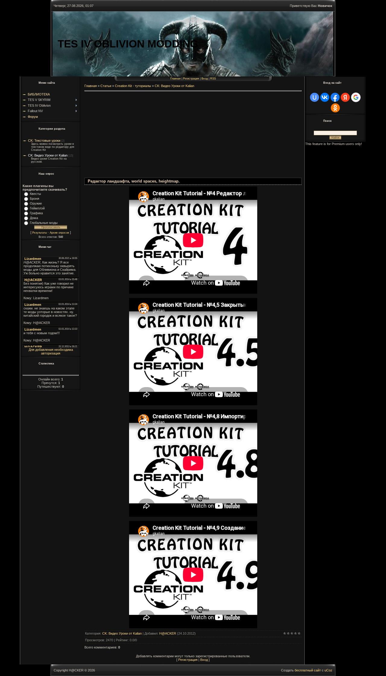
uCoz (328, 670)
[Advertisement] (193, 135)
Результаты (39, 232)
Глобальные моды (44, 223)
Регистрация (191, 78)
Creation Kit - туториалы (133, 86)
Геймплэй (37, 208)
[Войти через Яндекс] (345, 97)
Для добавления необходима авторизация (51, 351)
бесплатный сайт (308, 670)
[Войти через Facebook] (335, 97)
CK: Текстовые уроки (44, 140)
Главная (175, 78)
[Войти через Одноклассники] (335, 107)
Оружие (36, 203)
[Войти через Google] (356, 97)
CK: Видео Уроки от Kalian (48, 155)
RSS (213, 78)
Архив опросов (59, 232)
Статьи (105, 86)
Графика (36, 213)
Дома (34, 218)
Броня (34, 198)
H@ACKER (167, 633)
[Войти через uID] (314, 97)
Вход (204, 78)
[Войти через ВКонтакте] (324, 97)
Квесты (35, 194)
